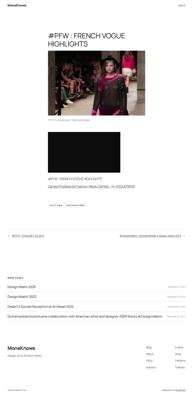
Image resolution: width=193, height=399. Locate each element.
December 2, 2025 (176, 286)
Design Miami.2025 (22, 287)
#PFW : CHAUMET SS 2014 (28, 236)
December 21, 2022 (176, 306)
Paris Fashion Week (81, 119)
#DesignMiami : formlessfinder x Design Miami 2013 (150, 236)
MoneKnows (17, 5)
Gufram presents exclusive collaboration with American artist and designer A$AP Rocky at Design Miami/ (85, 316)
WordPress (180, 390)
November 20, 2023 (176, 296)
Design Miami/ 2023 (22, 296)
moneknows (63, 119)
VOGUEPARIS (124, 186)
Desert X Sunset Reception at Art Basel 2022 (41, 306)
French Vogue (56, 205)
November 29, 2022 (176, 316)
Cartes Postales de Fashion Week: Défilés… (79, 186)
